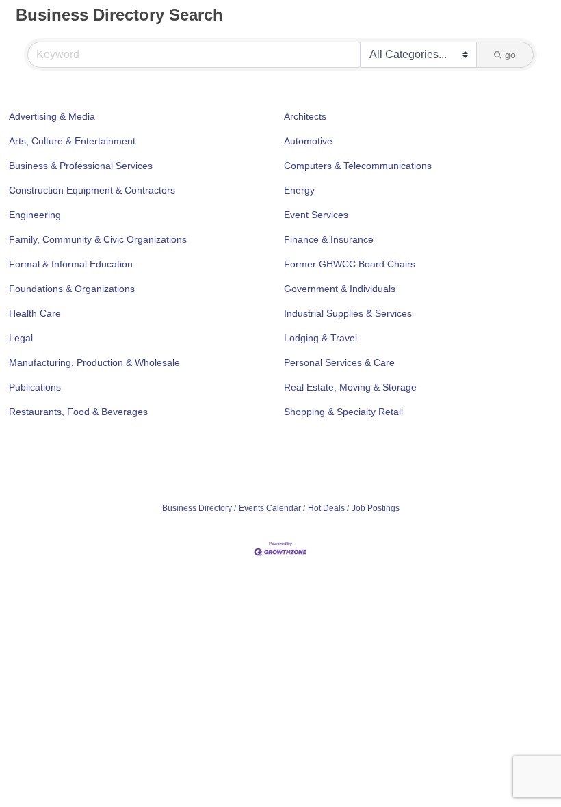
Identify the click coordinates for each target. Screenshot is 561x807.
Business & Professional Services (81, 165)
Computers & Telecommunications (358, 165)
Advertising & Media (52, 116)
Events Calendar (270, 508)
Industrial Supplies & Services (348, 313)
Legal (21, 337)
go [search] (510, 54)
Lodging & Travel (320, 337)
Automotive (308, 140)
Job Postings (376, 508)
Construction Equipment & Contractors (92, 190)
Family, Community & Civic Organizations (98, 239)
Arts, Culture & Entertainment (72, 140)
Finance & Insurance (329, 239)
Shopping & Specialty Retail (343, 411)
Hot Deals (326, 508)
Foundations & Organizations (72, 288)
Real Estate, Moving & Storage (350, 387)
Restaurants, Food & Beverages (78, 411)
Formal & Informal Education (71, 264)
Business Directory (197, 508)
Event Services (316, 214)
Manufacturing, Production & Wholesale (94, 362)
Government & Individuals (339, 288)
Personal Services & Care (339, 362)
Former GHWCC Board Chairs (349, 264)
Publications (35, 387)
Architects (305, 116)
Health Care (35, 313)
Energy (299, 190)
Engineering (35, 214)
